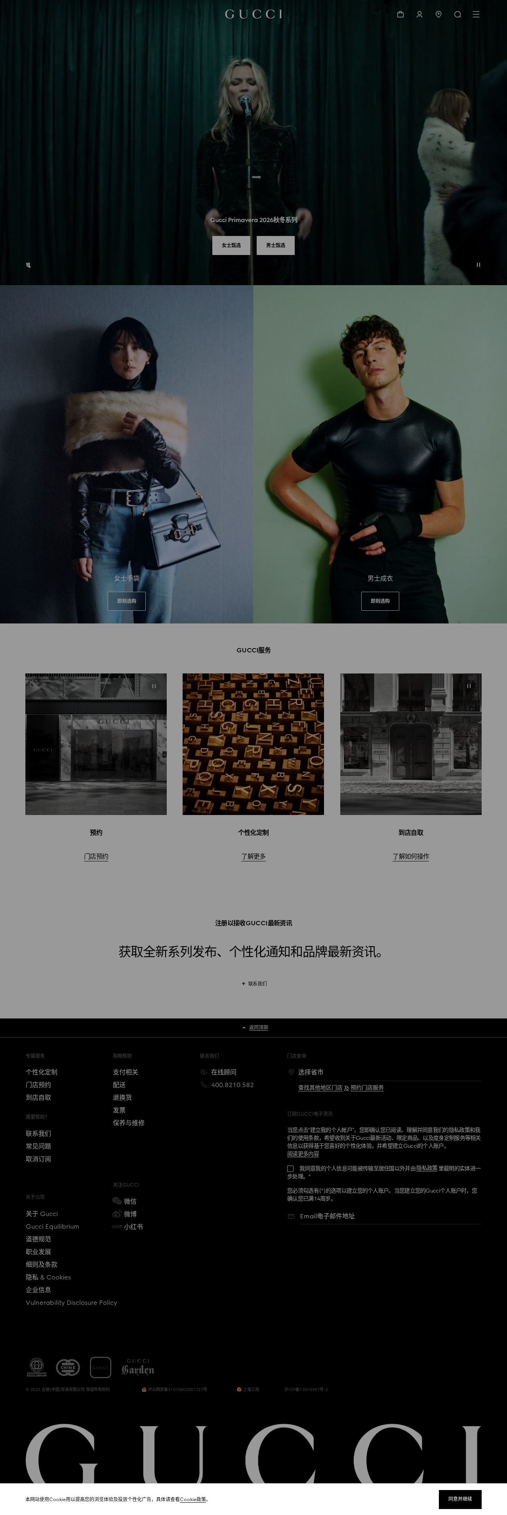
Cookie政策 (193, 1499)
